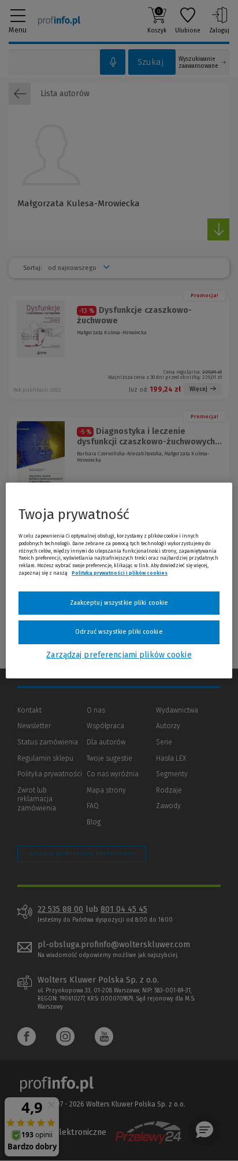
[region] (119, 580)
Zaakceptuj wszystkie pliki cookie (119, 603)
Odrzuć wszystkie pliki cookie (118, 632)
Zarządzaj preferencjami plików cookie (118, 655)
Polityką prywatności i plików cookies (120, 573)
